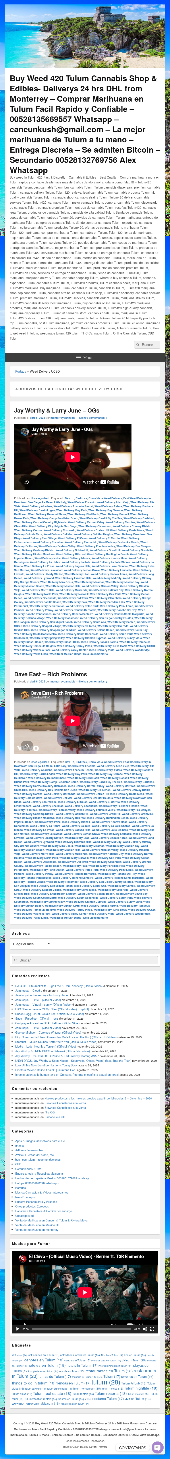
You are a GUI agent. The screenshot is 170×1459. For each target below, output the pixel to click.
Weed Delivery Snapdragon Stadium (53, 630)
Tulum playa (22, 1394)
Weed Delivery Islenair (76, 558)
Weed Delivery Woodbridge (133, 650)
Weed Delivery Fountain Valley (96, 546)
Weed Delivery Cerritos (120, 522)
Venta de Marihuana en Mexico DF (37, 1225)
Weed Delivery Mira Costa (56, 582)
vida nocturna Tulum (104, 1398)
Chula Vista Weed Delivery (105, 498)
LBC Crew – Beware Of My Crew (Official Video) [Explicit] (52, 1009)
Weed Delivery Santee (121, 622)
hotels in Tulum (82, 1365)
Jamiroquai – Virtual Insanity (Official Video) (43, 1004)
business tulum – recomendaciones (38, 1159)
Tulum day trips (35, 1388)
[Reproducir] (17, 1329)
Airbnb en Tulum (112, 1355)
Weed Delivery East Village (40, 538)
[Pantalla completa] (152, 1329)
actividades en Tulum (43, 1355)
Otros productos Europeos (32, 1206)
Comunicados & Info (28, 1169)
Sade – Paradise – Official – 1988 (36, 1018)
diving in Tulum (134, 1360)
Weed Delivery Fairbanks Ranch (119, 542)
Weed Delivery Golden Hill (72, 550)
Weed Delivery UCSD (141, 646)
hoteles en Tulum (47, 1365)
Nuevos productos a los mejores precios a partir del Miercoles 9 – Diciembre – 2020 (98, 1098)
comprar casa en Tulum (106, 1360)
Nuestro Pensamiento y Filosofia (36, 1201)
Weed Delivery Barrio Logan (37, 510)
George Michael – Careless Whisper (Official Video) (48, 1032)
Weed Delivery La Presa (39, 566)
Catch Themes (98, 1447)
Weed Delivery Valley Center (70, 650)
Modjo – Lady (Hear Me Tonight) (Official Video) (45, 1046)
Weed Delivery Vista (101, 650)
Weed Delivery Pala (74, 602)
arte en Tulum (135, 1355)
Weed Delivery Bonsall (114, 514)
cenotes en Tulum (44, 1360)
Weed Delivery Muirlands (71, 590)
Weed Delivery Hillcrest (71, 554)
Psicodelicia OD (54, 1117)
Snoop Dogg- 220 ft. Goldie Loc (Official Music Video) (49, 1014)
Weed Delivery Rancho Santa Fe (73, 614)
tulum (105, 1381)
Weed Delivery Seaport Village (42, 626)
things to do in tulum (34, 1383)
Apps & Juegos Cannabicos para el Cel (40, 1141)
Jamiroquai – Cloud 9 (28, 990)
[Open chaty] (158, 1447)
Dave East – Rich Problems (50, 674)
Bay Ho (69, 498)
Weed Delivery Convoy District (132, 526)
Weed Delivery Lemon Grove (82, 570)
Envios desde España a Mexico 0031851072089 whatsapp (52, 1178)
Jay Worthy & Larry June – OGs (56, 410)
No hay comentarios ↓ (93, 418)
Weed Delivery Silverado (112, 626)
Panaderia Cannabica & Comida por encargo (43, 1211)
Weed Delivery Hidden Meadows (34, 554)
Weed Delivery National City (106, 590)
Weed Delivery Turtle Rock (110, 646)
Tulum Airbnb (134, 1383)
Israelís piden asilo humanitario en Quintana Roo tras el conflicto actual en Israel (67, 1074)
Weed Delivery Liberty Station (44, 574)
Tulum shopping (138, 1394)
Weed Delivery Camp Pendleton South (54, 518)
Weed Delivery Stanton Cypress (86, 638)
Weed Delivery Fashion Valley (57, 546)
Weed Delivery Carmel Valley (86, 522)
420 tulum (19, 1355)
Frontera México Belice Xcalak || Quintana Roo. (45, 1070)
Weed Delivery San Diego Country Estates (106, 618)
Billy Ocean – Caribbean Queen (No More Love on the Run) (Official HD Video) (65, 1037)
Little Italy (60, 502)
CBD (18, 1164)
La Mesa (47, 502)
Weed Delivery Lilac (76, 574)
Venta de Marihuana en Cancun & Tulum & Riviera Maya (51, 1220)
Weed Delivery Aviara (108, 506)
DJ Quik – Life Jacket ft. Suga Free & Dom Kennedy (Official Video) (58, 986)
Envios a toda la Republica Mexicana (39, 1173)
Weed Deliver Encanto (81, 502)
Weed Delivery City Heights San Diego (53, 526)
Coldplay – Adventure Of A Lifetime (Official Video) (47, 1023)
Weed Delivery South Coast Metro (35, 634)
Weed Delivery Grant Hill (105, 550)
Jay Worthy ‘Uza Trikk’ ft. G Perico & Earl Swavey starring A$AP (57, 1056)
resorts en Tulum (72, 1371)
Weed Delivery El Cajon (72, 538)
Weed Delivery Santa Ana (90, 622)
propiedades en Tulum (44, 1371)
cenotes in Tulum (77, 1360)
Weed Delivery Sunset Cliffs (62, 642)
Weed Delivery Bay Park (71, 510)
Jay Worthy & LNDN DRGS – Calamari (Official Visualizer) (52, 1051)
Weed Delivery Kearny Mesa (110, 558)
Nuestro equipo (25, 1197)
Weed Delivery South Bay (132, 630)
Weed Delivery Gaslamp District (34, 550)
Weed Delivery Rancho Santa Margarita (119, 614)
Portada (20, 371)
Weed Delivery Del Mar (58, 534)
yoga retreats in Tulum (75, 1403)
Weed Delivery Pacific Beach (43, 602)
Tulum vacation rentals (40, 1399)
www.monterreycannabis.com (36, 1403)
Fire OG (49, 1112)
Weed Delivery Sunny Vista (125, 638)
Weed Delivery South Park (116, 634)
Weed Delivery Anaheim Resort (73, 506)
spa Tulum (108, 1376)
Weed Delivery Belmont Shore (47, 514)
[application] (85, 1292)
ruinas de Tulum (55, 1376)
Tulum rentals (83, 1394)
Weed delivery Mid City (107, 578)
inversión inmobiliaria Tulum (115, 1365)
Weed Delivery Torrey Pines (74, 646)
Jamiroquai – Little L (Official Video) (38, 1000)
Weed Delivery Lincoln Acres (109, 574)
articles (20, 1145)
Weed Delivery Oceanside (40, 598)
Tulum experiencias (59, 1388)
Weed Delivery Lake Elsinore (110, 566)
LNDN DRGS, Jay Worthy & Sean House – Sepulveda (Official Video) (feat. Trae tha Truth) (73, 1060)
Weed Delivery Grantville (137, 550)
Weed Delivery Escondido (81, 542)
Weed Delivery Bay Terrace (105, 510)
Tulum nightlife (140, 1388)
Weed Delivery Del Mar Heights (93, 534)
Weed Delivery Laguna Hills (73, 566)
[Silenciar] (145, 1329)
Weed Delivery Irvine (48, 558)
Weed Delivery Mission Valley (100, 586)
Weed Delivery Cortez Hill (93, 530)
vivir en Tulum (138, 1398)
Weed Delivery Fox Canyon (133, 546)
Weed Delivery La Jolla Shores (111, 562)
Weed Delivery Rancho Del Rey (117, 610)
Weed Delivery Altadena (37, 506)
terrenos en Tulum (137, 1376)
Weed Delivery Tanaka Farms (99, 642)
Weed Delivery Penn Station (46, 606)
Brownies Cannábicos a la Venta (65, 1103)
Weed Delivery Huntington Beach (108, 554)
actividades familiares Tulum (80, 1355)
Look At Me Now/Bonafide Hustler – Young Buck (46, 1065)
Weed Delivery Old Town (73, 598)
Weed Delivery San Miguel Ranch (52, 622)
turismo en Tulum (71, 1399)
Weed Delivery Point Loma (116, 606)
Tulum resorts (111, 1393)
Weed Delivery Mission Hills (62, 586)
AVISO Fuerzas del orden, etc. (35, 1155)
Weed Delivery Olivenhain (105, 598)
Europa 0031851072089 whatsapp (36, 1183)
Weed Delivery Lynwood (39, 578)
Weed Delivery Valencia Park (32, 650)
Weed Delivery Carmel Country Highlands (40, 522)
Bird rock (81, 498)
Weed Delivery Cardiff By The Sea (100, 518)
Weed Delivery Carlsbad (139, 518)
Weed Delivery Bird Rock (83, 514)
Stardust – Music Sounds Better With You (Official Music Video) (56, 1042)
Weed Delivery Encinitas (48, 542)
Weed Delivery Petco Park (82, 606)
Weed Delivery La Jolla (76, 562)
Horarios (20, 1188)
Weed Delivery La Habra (45, 562)
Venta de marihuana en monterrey (36, 1229)
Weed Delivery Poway (39, 610)
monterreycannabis (62, 418)
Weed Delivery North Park (41, 594)
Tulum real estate (52, 1393)
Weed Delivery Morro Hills (38, 590)
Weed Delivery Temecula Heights (35, 646)
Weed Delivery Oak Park (105, 594)
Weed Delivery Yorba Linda (31, 654)
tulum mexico (112, 1388)
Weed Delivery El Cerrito (104, 538)
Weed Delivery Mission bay (122, 582)
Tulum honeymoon (87, 1388)
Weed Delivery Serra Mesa (79, 626)
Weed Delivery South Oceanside (78, 634)
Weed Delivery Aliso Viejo (113, 502)
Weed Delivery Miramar (89, 582)
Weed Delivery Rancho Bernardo (75, 610)
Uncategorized (40, 498)
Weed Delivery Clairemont (94, 526)
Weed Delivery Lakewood (46, 570)
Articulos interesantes (29, 1150)
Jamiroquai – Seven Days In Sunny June (41, 995)
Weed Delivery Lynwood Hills (73, 578)
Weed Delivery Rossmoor (62, 618)
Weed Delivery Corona (28, 530)
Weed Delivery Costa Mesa (127, 530)
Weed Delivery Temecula (135, 642)
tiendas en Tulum (73, 1383)
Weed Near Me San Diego (65, 654)
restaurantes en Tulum (109, 1370)
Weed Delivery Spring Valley (47, 638)
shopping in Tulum (84, 1376)
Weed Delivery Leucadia (116, 570)
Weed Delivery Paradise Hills (106, 602)
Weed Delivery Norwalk (74, 594)
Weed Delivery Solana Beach (96, 630)
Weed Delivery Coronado (59, 530)
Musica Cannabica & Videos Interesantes (41, 1192)
